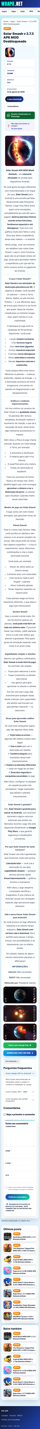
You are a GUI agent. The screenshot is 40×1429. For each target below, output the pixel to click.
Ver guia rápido (16, 128)
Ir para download (14, 99)
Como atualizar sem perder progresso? (17, 1100)
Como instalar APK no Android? (18, 1073)
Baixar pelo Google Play (19, 1045)
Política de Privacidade (10, 1420)
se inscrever (22, 1208)
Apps (14, 11)
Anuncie (12, 1415)
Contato (4, 1415)
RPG (31, 11)
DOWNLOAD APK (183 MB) (19, 1053)
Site (7, 1175)
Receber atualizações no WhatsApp (21, 115)
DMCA (19, 1415)
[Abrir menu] (36, 4)
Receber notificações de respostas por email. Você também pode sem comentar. (18, 1207)
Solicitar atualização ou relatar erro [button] (15, 1221)
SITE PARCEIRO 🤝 (12, 1061)
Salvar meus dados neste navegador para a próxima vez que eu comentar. (21, 1188)
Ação (22, 11)
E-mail (9, 1163)
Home (5, 21)
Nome (9, 1151)
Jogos (4, 11)
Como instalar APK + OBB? (16, 1092)
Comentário (11, 1126)
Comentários (12, 106)
